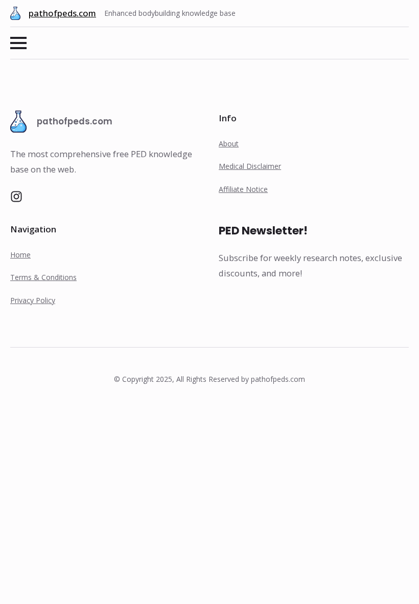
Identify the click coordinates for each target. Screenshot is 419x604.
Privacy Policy (32, 300)
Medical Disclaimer (250, 166)
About (229, 143)
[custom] (16, 196)
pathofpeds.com (62, 13)
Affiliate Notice (243, 189)
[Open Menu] (18, 43)
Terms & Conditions (43, 277)
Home (20, 255)
